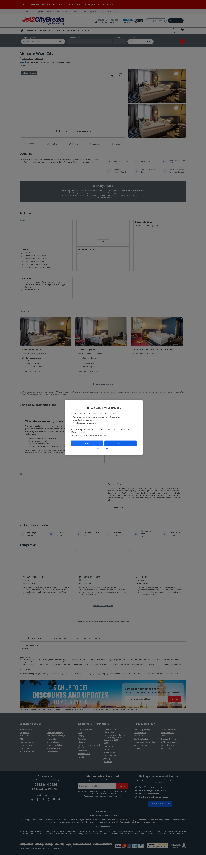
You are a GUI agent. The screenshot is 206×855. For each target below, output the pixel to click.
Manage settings (103, 448)
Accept (120, 443)
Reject (87, 443)
